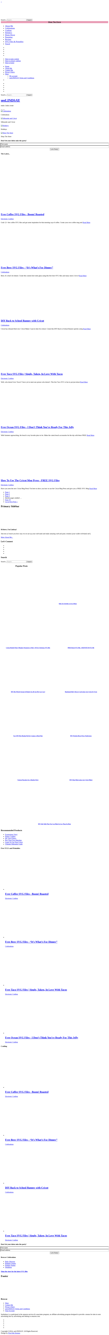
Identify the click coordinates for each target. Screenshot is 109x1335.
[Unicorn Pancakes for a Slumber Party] (21, 777)
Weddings (8, 1267)
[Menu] (2, 109)
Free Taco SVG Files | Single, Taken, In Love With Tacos (32, 374)
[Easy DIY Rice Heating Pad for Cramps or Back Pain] (21, 733)
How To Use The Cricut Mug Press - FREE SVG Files (30, 480)
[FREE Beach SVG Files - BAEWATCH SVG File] (74, 645)
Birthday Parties (10, 1263)
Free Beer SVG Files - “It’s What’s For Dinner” (27, 267)
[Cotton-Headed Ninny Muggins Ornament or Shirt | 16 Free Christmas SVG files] (21, 645)
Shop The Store (54, 22)
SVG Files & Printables (14, 42)
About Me (9, 26)
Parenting (8, 37)
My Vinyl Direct (10, 838)
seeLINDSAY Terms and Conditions (21, 78)
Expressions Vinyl (11, 834)
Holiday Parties (10, 1265)
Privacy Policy (10, 72)
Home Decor (10, 35)
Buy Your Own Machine (13, 840)
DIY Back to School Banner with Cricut (22, 320)
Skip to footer (9, 63)
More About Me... (7, 537)
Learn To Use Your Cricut (14, 842)
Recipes (8, 39)
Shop (7, 74)
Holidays (8, 33)
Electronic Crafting (7, 219)
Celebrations (10, 28)
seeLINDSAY (10, 100)
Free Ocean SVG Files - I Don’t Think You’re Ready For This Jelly (37, 427)
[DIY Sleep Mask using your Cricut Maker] (74, 777)
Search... (4, 20)
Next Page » (11, 502)
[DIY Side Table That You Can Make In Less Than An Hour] (48, 821)
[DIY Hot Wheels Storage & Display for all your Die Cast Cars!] (21, 689)
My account (13, 76)
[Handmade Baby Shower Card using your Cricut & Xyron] (74, 689)
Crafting (8, 30)
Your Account (9, 1311)
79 (8, 500)
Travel (7, 44)
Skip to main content (12, 59)
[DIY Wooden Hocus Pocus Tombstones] (74, 733)
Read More (86, 222)
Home (7, 66)
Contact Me (9, 70)
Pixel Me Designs (14, 1333)
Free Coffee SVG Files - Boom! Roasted (22, 214)
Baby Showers (10, 1261)
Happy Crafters (10, 836)
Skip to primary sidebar (13, 61)
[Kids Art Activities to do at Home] (61, 601)
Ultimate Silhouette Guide (14, 844)
